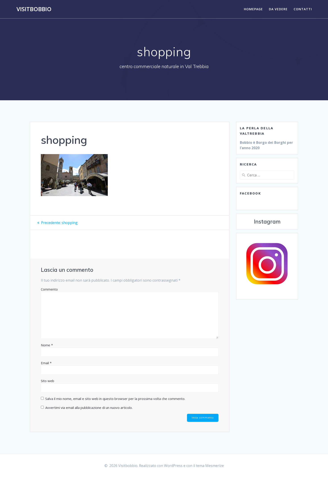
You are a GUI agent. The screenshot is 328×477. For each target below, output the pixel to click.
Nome (47, 345)
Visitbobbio (34, 9)
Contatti (303, 9)
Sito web (47, 381)
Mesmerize (214, 465)
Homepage (253, 9)
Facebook (250, 193)
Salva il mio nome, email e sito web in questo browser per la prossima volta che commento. (115, 398)
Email (46, 363)
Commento (49, 289)
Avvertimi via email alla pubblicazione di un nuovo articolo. (89, 407)
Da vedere (278, 9)
